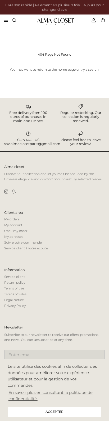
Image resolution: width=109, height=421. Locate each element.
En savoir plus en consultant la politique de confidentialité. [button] (50, 395)
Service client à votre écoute (26, 248)
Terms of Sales (15, 294)
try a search (89, 69)
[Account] (91, 20)
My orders (12, 219)
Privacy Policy (15, 306)
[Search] (17, 20)
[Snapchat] (14, 191)
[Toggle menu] (6, 20)
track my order (16, 231)
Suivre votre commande (23, 242)
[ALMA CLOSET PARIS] (55, 21)
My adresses (13, 237)
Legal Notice (14, 300)
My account (13, 225)
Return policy (14, 282)
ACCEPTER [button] (54, 412)
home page (67, 69)
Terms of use (14, 288)
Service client (14, 277)
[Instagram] (6, 191)
